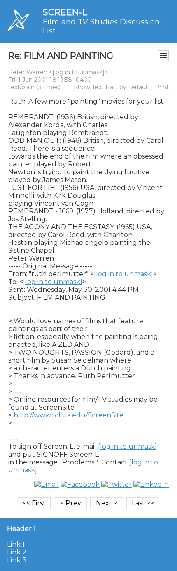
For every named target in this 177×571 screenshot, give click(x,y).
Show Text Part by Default (111, 87)
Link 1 (16, 544)
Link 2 (16, 552)
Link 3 (16, 560)
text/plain (21, 87)
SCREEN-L (65, 12)
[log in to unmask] (78, 72)
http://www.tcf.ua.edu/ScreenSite (68, 415)
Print (162, 87)
